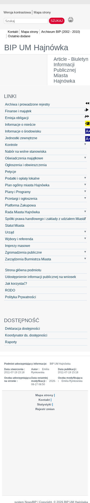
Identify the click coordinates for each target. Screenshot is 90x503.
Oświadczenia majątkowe (24, 158)
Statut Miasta (14, 225)
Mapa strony (42, 12)
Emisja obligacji (17, 118)
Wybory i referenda (19, 239)
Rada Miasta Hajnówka (22, 212)
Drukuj (70, 20)
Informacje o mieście (20, 124)
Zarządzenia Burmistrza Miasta (28, 259)
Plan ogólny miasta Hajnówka (27, 185)
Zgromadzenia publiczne (23, 252)
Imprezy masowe (17, 246)
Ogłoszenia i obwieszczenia (26, 165)
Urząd (9, 232)
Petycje (10, 171)
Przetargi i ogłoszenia (21, 198)
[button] (87, 103)
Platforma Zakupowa (20, 205)
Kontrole (11, 145)
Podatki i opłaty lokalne (22, 178)
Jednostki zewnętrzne (21, 138)
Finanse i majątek (18, 111)
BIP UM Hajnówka (36, 47)
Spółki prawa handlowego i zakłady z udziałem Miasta (45, 219)
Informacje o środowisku (23, 131)
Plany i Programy (18, 192)
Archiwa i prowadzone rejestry (27, 104)
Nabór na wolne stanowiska (25, 151)
